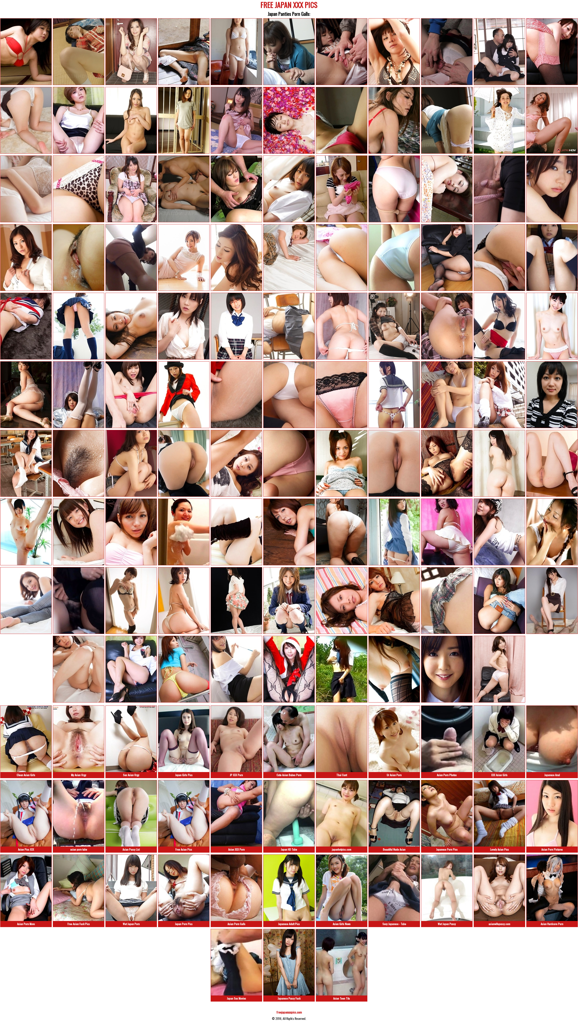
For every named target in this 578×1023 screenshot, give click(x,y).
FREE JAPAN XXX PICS (289, 5)
